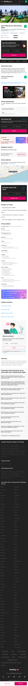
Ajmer (2, 515)
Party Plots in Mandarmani (14, 476)
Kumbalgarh (16, 506)
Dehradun (3, 627)
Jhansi (15, 552)
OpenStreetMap (21, 181)
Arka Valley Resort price (14, 454)
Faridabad (16, 604)
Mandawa (3, 495)
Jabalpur (2, 635)
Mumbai (16, 567)
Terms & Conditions (22, 651)
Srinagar (2, 521)
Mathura (16, 492)
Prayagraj (16, 627)
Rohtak (2, 486)
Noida (15, 598)
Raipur (2, 629)
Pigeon (16, 181)
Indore (2, 581)
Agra (2, 595)
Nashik (15, 612)
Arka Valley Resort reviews (12, 453)
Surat (2, 598)
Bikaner (15, 544)
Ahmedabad (16, 581)
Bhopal (2, 607)
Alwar (2, 501)
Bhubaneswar (17, 607)
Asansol (15, 535)
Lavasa (2, 512)
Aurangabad (16, 644)
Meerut (2, 618)
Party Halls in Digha (5, 309)
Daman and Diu (17, 647)
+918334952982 (4, 78)
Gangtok (2, 526)
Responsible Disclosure (12, 660)
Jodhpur (16, 618)
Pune (15, 575)
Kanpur (15, 595)
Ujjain (2, 644)
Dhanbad (16, 509)
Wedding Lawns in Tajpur (6, 463)
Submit (14, 130)
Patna (2, 589)
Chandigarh (3, 587)
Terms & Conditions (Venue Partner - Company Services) (11, 664)
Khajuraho (3, 561)
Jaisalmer (16, 489)
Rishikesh (3, 555)
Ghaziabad (3, 584)
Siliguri (15, 638)
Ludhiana (2, 601)
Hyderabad (16, 569)
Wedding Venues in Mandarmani (8, 471)
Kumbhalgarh (3, 535)
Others (15, 541)
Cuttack (15, 641)
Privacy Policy (5, 654)
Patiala (15, 526)
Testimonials (23, 654)
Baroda (15, 601)
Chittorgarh (16, 486)
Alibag (2, 524)
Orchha (15, 512)
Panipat (2, 647)
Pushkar (2, 532)
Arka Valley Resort (5, 445)
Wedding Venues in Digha (7, 313)
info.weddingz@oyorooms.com (15, 673)
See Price (14, 55)
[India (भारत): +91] (6, 343)
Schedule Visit (14, 198)
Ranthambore (4, 558)
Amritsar (16, 609)
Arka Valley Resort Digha (13, 446)
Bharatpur (3, 538)
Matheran (16, 515)
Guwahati (3, 615)
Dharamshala (17, 504)
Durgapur (3, 504)
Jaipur (2, 578)
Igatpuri (15, 549)
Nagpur (15, 587)
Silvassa (16, 564)
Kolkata (2, 572)
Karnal (2, 624)
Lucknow (16, 578)
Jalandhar (3, 632)
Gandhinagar (3, 641)
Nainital (2, 518)
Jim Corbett (3, 489)
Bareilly (2, 509)
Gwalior (15, 632)
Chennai (2, 575)
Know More (24, 119)
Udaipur (15, 592)
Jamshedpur (17, 518)
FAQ (13, 651)
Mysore (15, 538)
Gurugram (3, 604)
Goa (15, 584)
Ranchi (2, 621)
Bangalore (16, 572)
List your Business (5, 657)
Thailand (2, 529)
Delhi (2, 569)
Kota (2, 492)
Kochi (15, 621)
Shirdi (15, 558)
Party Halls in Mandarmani (14, 473)
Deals (14, 657)
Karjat (15, 524)
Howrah (15, 624)
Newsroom (14, 654)
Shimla (2, 638)
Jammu (15, 498)
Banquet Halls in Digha (6, 305)
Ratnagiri (16, 521)
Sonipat (2, 564)
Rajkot (15, 629)
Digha (2, 498)
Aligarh (15, 501)
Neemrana (3, 549)
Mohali (2, 544)
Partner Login (5, 651)
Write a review (21, 154)
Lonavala (16, 546)
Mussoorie (3, 552)
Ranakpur (16, 529)
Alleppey (2, 546)
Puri (15, 589)
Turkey (15, 532)
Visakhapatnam (4, 612)
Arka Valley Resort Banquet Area (14, 449)
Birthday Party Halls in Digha (7, 316)
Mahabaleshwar (17, 561)
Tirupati (2, 506)
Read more (24, 72)
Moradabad (3, 567)
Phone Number (14, 343)
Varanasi (2, 609)
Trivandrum (3, 541)
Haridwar (16, 555)
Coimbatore (16, 635)
